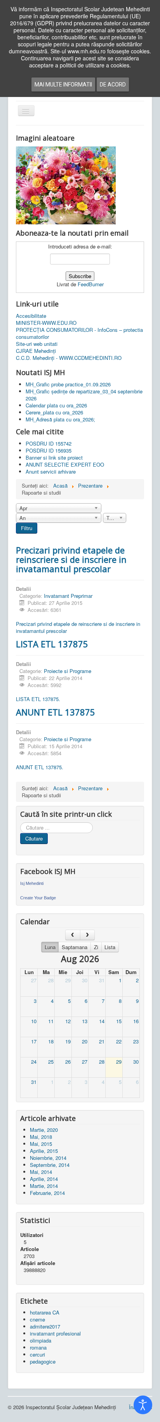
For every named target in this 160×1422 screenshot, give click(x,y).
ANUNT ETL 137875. (39, 767)
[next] (87, 935)
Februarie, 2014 (47, 1192)
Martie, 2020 (44, 1129)
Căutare (34, 838)
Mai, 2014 (41, 1171)
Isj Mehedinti (31, 883)
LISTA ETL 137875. (38, 699)
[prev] (72, 935)
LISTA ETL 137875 (52, 644)
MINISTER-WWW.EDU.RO (46, 322)
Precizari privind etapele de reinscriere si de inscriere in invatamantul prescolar (71, 559)
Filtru (26, 528)
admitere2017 (45, 1326)
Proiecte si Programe (67, 671)
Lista (109, 947)
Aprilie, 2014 (44, 1178)
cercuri (37, 1354)
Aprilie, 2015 (44, 1150)
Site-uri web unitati (36, 343)
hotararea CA (44, 1312)
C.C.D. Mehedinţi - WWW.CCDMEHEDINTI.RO (69, 357)
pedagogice (43, 1361)
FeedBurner (91, 284)
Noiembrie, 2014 (48, 1157)
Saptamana (74, 947)
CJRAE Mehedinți (36, 350)
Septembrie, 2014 (50, 1164)
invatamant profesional (55, 1333)
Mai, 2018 (41, 1136)
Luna (50, 947)
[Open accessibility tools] (143, 1405)
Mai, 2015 (41, 1143)
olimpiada (40, 1340)
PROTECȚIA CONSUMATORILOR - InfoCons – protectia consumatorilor (79, 333)
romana (38, 1347)
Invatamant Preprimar (68, 595)
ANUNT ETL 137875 (55, 712)
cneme (37, 1319)
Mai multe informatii (63, 84)
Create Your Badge (38, 897)
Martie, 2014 (44, 1185)
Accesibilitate (31, 315)
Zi (96, 947)
